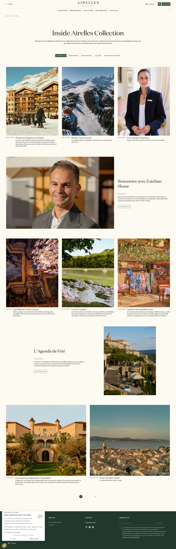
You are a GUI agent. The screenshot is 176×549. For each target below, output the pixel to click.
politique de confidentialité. (131, 537)
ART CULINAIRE (88, 10)
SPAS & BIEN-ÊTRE (101, 10)
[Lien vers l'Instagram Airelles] (86, 527)
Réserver (166, 4)
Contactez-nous (90, 522)
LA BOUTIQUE (113, 10)
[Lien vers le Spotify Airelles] (93, 527)
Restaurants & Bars (112, 55)
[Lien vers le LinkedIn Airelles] (89, 527)
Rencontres (73, 55)
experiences (61, 55)
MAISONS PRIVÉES (75, 10)
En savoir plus (124, 206)
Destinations (86, 55)
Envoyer (159, 523)
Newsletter (124, 518)
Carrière (51, 525)
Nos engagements (54, 522)
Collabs (98, 55)
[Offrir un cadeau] (159, 4)
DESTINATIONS (62, 10)
